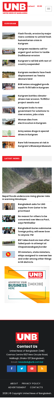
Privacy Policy (31, 383)
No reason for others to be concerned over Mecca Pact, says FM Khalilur (34, 219)
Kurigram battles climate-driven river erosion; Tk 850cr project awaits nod (34, 99)
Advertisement (17, 387)
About (14, 383)
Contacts (36, 387)
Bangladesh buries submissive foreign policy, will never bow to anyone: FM (34, 231)
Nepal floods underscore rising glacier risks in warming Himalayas (26, 198)
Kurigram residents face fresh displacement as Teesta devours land (34, 76)
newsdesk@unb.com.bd (27, 362)
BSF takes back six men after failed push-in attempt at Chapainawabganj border (34, 243)
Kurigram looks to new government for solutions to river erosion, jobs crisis (33, 111)
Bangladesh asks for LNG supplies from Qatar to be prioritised (32, 207)
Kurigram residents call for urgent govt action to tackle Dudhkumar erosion (34, 52)
